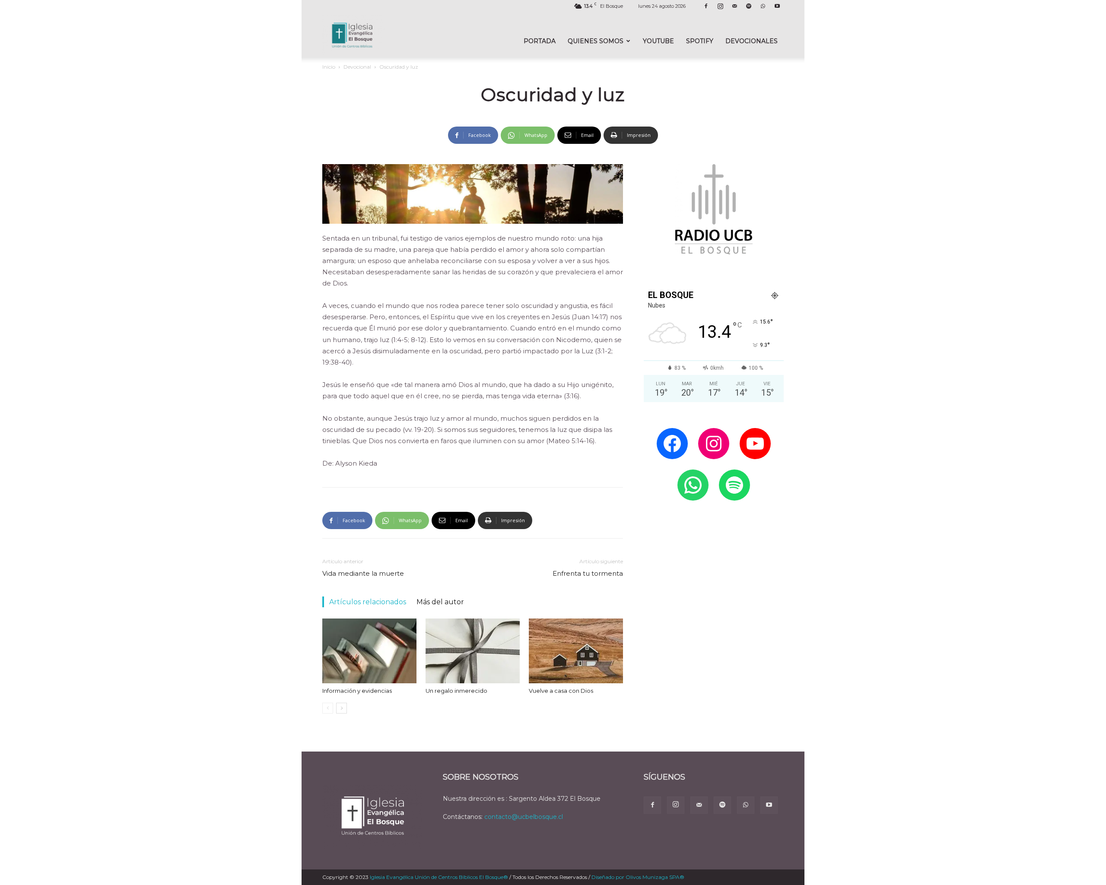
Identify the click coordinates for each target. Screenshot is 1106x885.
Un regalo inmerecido (456, 690)
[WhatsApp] (762, 6)
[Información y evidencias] (369, 651)
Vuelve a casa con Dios (561, 690)
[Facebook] (705, 6)
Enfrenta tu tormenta (588, 573)
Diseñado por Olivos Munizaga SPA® (637, 877)
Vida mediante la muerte (363, 573)
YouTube (658, 41)
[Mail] (734, 6)
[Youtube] (777, 6)
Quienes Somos (595, 41)
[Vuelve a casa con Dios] (576, 651)
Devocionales (751, 41)
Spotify (699, 41)
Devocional (357, 66)
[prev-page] (327, 708)
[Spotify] (748, 6)
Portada (540, 41)
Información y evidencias (357, 690)
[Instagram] (720, 6)
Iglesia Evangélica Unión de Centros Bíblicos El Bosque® (439, 877)
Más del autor (440, 602)
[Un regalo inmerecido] (473, 651)
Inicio (328, 66)
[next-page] (341, 708)
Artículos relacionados (367, 602)
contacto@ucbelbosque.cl (523, 817)
